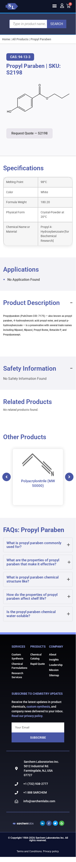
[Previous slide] (6, 477)
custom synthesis (38, 706)
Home (6, 39)
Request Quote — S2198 (29, 133)
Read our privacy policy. (27, 716)
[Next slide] (69, 477)
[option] (37, 477)
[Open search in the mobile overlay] (37, 24)
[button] (54, 5)
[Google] (61, 823)
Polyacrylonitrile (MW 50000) (38, 483)
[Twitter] (55, 823)
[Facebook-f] (48, 823)
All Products (20, 39)
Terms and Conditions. (29, 851)
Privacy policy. (51, 851)
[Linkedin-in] (42, 823)
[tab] (38, 545)
